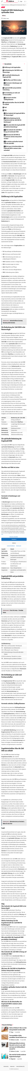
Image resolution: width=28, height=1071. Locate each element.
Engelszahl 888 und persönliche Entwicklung (12, 89)
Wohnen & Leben (15, 1040)
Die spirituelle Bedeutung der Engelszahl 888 (11, 76)
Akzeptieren (14, 539)
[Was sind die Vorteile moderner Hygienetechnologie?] (4, 1056)
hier (2, 534)
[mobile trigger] (2, 1)
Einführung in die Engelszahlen (12, 67)
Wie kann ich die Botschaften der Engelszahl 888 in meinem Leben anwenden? (14, 148)
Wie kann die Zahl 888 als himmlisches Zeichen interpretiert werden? (13, 136)
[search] (19, 1)
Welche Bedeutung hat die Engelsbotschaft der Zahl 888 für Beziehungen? (12, 120)
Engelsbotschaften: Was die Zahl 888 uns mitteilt (13, 103)
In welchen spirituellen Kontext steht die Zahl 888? (13, 142)
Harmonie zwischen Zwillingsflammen (10, 98)
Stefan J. (4, 15)
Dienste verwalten (14, 536)
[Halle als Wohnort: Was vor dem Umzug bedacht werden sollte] (4, 1029)
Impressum (18, 545)
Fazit (5, 107)
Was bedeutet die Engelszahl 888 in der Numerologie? (14, 114)
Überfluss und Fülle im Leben (13, 80)
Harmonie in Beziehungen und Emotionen (13, 84)
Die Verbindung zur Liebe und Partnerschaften (11, 93)
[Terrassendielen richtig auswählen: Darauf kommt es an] (4, 1037)
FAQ (5, 110)
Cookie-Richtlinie (11, 545)
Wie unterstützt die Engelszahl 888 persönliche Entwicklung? (14, 126)
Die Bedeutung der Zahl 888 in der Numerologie (12, 71)
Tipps (3, 7)
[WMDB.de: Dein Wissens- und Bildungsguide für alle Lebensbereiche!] (11, 1)
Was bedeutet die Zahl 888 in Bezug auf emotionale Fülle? (13, 131)
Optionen (14, 543)
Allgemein (13, 1059)
